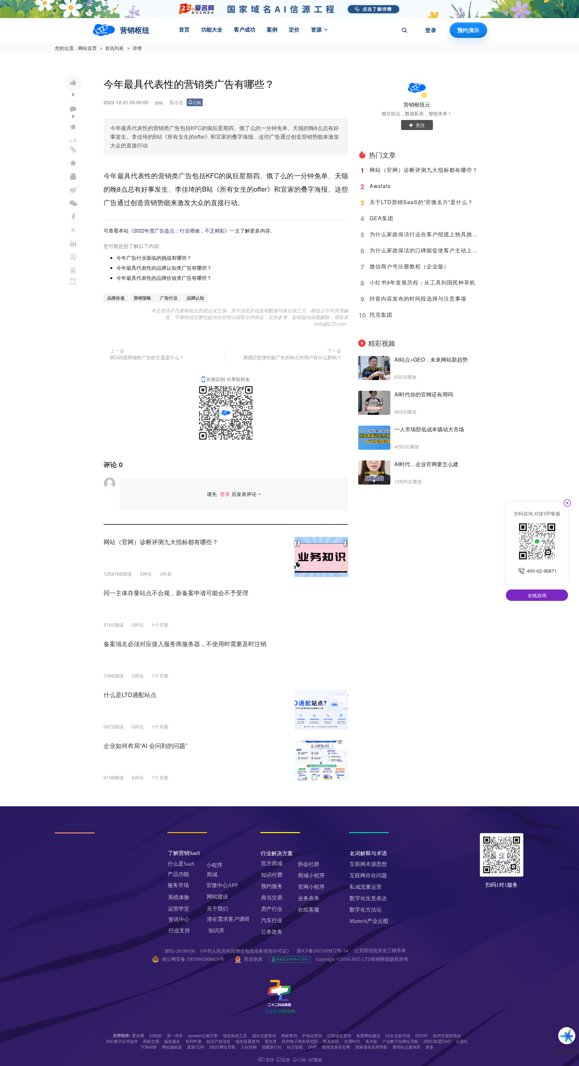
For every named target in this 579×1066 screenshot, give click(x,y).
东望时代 (352, 1041)
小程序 (214, 865)
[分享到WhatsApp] (73, 257)
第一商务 (175, 1035)
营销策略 (142, 298)
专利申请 (193, 1041)
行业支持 (179, 930)
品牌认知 (195, 298)
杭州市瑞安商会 (447, 1035)
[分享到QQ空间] (73, 163)
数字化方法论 (365, 910)
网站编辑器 (172, 1047)
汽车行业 (271, 920)
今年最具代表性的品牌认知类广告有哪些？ (164, 267)
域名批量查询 (248, 1041)
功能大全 (211, 29)
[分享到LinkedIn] (73, 243)
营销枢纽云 (416, 104)
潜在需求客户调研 (229, 919)
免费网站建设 (368, 1035)
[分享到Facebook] (73, 216)
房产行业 (271, 909)
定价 (294, 29)
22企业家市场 (397, 1035)
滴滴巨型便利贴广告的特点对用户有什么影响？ (292, 357)
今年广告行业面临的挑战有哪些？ (154, 257)
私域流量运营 (365, 887)
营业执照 (253, 959)
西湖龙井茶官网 (336, 1047)
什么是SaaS (181, 864)
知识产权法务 (218, 1041)
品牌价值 (116, 298)
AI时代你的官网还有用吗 (423, 394)
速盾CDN (195, 1047)
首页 (184, 29)
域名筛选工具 (235, 1035)
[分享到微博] (73, 190)
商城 (212, 874)
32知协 (155, 1035)
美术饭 (371, 1041)
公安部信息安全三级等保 (380, 950)
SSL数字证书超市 (122, 1041)
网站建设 (217, 896)
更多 (430, 1047)
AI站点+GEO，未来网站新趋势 (431, 359)
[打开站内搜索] (404, 30)
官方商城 (271, 863)
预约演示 (468, 30)
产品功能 (178, 874)
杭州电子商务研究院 (300, 1041)
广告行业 (169, 298)
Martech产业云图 (368, 921)
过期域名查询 (339, 1035)
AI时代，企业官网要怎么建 (426, 464)
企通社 (462, 1041)
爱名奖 (271, 1041)
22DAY (421, 1035)
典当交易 (271, 897)
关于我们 (217, 909)
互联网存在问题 (368, 875)
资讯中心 (179, 919)
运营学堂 (178, 909)
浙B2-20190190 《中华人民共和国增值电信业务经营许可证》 (228, 951)
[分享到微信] (73, 203)
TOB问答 (149, 1047)
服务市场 (178, 885)
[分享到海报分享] (73, 270)
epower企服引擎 (203, 1035)
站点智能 (295, 1047)
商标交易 (151, 1041)
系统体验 (178, 897)
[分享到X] (73, 230)
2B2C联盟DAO (437, 1041)
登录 (430, 30)
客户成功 (244, 29)
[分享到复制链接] (73, 149)
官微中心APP (222, 885)
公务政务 (271, 932)
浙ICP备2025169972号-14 (322, 950)
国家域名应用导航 (371, 1047)
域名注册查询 (264, 1035)
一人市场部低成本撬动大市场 (429, 429)
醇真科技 (331, 1041)
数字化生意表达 (368, 898)
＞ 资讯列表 (111, 48)
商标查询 (289, 1035)
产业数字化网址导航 (400, 1041)
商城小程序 (311, 875)
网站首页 (87, 48)
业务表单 (308, 898)
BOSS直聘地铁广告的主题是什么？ (147, 357)
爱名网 (138, 1035)
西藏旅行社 (272, 1047)
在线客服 (308, 910)
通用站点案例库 (406, 1047)
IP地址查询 (312, 1035)
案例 (272, 29)
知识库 (216, 930)
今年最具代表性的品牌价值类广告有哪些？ (164, 277)
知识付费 (271, 875)
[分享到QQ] (73, 176)
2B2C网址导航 (222, 1047)
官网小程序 (311, 887)
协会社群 (308, 864)
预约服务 (271, 886)
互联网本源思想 (368, 864)
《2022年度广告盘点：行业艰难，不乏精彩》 (179, 230)
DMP (312, 1047)
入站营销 (249, 1047)
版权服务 (172, 1041)
